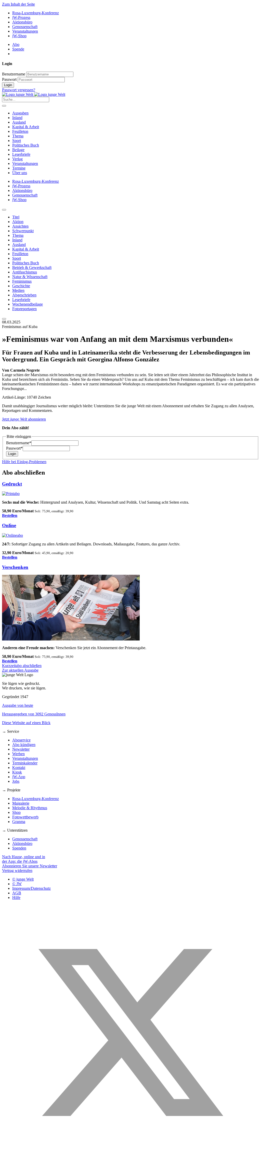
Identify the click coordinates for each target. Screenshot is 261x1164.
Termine (18, 168)
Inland (17, 117)
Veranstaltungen (25, 31)
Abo (15, 44)
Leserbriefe (21, 154)
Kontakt (18, 767)
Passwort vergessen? (18, 90)
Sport (16, 140)
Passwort (9, 79)
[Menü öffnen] (4, 106)
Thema (17, 136)
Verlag (17, 159)
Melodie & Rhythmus (29, 808)
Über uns (19, 173)
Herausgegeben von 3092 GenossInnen (34, 714)
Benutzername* (18, 443)
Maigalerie (20, 803)
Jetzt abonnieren (24, 419)
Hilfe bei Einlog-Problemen (24, 462)
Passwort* (14, 448)
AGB (16, 893)
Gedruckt (12, 484)
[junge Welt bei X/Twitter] (130, 1159)
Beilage (18, 150)
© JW (17, 884)
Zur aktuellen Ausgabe (20, 670)
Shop (16, 812)
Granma (18, 821)
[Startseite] (33, 94)
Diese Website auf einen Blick (26, 723)
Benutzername (13, 74)
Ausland (19, 122)
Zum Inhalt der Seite (18, 4)
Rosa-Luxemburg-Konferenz (35, 13)
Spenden (19, 848)
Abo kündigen (23, 744)
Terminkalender (24, 763)
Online (9, 525)
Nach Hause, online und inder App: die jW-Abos (23, 859)
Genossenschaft (24, 26)
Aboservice (21, 740)
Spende (18, 49)
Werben (18, 754)
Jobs (15, 781)
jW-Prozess (21, 17)
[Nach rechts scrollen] (4, 319)
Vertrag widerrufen (17, 870)
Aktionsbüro (22, 22)
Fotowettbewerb (25, 817)
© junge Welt (23, 879)
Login (8, 85)
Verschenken (15, 567)
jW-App (18, 777)
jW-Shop (19, 36)
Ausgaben (20, 113)
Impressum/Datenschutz (31, 888)
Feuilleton (20, 131)
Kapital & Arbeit (25, 127)
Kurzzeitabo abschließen (22, 665)
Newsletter (21, 749)
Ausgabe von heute (17, 705)
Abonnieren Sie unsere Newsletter (29, 866)
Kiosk (17, 772)
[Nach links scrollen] (4, 210)
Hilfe (16, 897)
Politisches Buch (25, 145)
